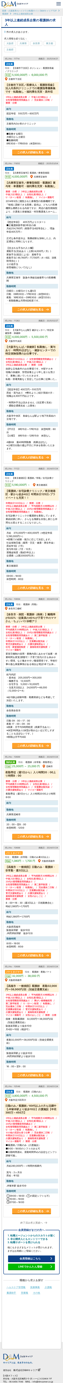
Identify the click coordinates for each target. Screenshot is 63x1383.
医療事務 (35, 1287)
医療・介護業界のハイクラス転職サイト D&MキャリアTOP (29, 10)
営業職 (24, 1293)
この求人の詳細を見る (30, 152)
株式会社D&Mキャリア (25, 1370)
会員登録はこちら (30, 1258)
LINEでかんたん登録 (30, 1266)
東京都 (49, 43)
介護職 (48, 1287)
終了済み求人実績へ (31, 1223)
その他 (36, 1293)
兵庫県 (23, 43)
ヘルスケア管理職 (16, 1287)
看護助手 (11, 1293)
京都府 (9, 49)
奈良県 (36, 43)
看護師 (5, 13)
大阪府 (9, 43)
